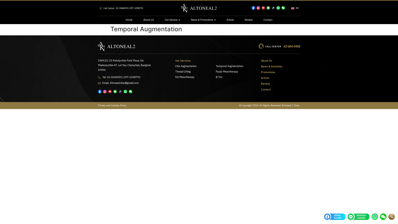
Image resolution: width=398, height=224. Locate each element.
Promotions (268, 72)
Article (265, 78)
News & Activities (271, 66)
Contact (266, 89)
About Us (266, 61)
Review (265, 84)
